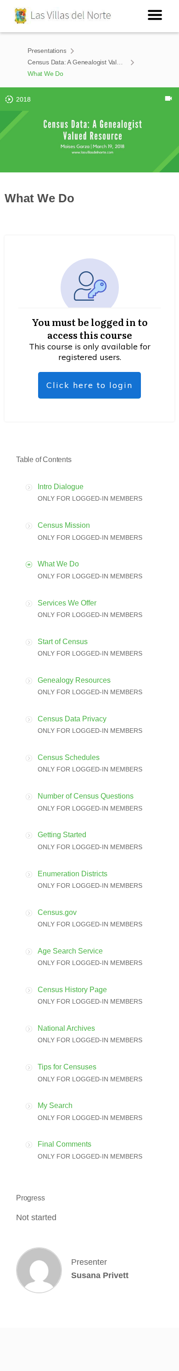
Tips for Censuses (67, 1067)
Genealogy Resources (74, 680)
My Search (55, 1105)
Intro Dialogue (61, 487)
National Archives (66, 1028)
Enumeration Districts (72, 874)
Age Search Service (70, 951)
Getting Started (62, 835)
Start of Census (63, 642)
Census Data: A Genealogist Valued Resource (77, 62)
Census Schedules (69, 757)
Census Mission (64, 525)
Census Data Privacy (72, 719)
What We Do (58, 564)
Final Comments (64, 1144)
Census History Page (72, 990)
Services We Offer (67, 603)
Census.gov (57, 912)
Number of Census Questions (86, 796)
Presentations (47, 50)
